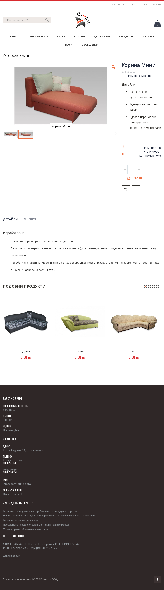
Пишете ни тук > (12, 494)
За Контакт (119, 4)
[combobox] (27, 20)
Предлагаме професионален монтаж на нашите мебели (36, 525)
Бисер (134, 351)
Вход (135, 4)
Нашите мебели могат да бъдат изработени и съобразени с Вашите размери (49, 515)
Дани (26, 351)
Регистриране (152, 4)
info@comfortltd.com (17, 484)
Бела (79, 351)
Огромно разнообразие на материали (25, 529)
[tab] (13, 219)
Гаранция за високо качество (20, 520)
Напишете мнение (139, 76)
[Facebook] (157, 579)
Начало (4, 55)
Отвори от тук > (12, 556)
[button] (113, 70)
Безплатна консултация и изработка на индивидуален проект (40, 511)
